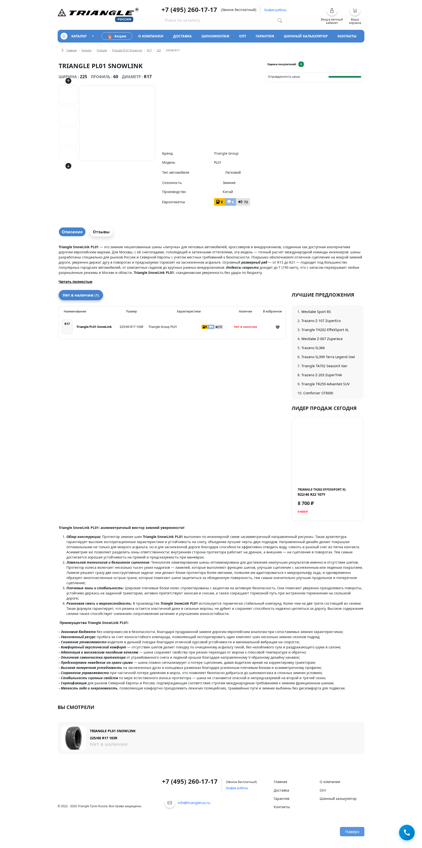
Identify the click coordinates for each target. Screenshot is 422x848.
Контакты (282, 807)
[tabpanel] (211, 264)
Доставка (281, 790)
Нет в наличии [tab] (81, 295)
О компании (330, 781)
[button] (332, 15)
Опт (323, 790)
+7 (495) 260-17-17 (189, 9)
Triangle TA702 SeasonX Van (324, 366)
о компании (150, 36)
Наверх (352, 831)
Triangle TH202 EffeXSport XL (325, 329)
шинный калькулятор (306, 36)
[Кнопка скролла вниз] (68, 165)
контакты (347, 36)
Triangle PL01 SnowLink (127, 50)
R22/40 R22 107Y (322, 492)
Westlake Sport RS (316, 311)
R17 (149, 50)
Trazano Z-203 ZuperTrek (321, 375)
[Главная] (98, 14)
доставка (182, 36)
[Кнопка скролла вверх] (68, 80)
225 (159, 50)
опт (242, 36)
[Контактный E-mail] (170, 802)
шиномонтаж (215, 36)
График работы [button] (275, 10)
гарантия (265, 36)
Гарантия (281, 798)
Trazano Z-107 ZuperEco (321, 320)
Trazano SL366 (313, 347)
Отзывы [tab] (101, 232)
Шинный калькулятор (338, 798)
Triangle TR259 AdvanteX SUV (325, 384)
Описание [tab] (72, 232)
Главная (71, 50)
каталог (79, 36)
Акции (120, 36)
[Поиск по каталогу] (279, 20)
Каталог (87, 50)
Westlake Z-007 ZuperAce (322, 338)
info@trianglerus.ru (194, 802)
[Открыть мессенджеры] (407, 833)
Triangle (102, 50)
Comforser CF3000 (318, 393)
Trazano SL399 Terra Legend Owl (328, 356)
